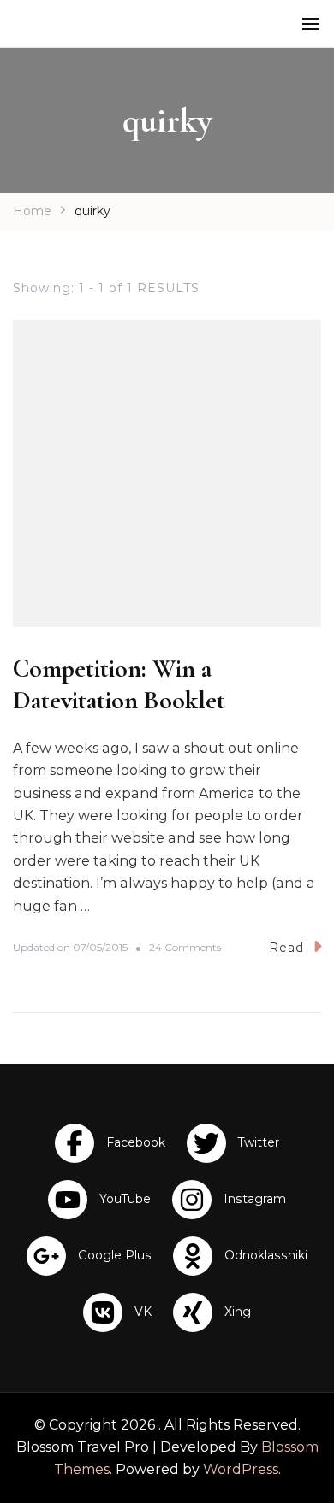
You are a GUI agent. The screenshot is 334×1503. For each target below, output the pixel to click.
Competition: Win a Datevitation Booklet (119, 685)
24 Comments (185, 948)
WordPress (240, 1469)
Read (286, 947)
